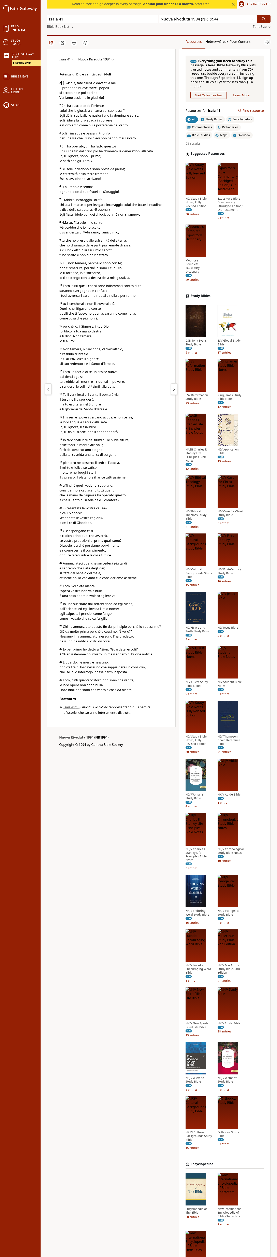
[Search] (264, 19)
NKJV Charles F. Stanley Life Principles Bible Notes (196, 854)
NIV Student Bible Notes (230, 684)
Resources (194, 41)
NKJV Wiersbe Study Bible (195, 1079)
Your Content (240, 41)
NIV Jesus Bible (228, 627)
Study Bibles (200, 296)
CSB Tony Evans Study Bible (196, 342)
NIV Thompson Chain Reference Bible (229, 740)
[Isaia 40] (48, 389)
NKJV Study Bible (229, 1023)
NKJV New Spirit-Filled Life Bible (197, 1025)
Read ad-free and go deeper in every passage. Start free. (141, 4)
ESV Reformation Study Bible (197, 397)
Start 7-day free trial (208, 95)
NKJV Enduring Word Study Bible (197, 912)
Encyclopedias (202, 1164)
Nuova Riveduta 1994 (76, 737)
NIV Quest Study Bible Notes (197, 684)
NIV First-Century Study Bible (229, 571)
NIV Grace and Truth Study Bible (197, 629)
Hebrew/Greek (217, 41)
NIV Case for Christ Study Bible (230, 513)
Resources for (203, 111)
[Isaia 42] (174, 389)
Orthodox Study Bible (228, 1134)
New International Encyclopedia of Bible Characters (230, 1212)
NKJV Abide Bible (229, 794)
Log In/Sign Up (258, 4)
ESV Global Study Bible (229, 342)
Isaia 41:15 (71, 707)
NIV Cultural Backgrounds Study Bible (199, 573)
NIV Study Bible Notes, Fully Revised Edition (196, 202)
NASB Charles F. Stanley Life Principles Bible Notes (196, 455)
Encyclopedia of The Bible (196, 1210)
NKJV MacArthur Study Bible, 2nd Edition (229, 968)
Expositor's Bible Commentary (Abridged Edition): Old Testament (230, 204)
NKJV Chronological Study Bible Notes (231, 851)
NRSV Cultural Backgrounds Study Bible (199, 1135)
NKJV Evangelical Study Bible (229, 912)
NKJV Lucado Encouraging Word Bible (198, 968)
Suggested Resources (208, 154)
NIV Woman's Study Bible (195, 796)
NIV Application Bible (228, 451)
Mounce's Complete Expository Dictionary (193, 266)
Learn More (241, 95)
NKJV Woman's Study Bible (227, 1079)
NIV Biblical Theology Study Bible (196, 515)
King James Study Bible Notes (229, 397)
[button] (254, 4)
